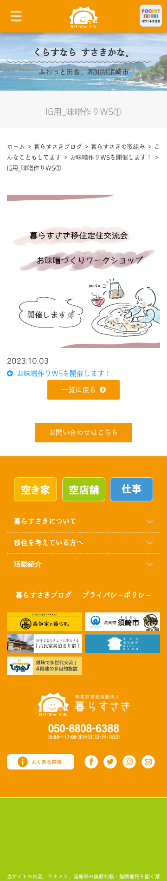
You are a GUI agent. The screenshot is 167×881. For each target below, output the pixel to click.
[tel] (83, 731)
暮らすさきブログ (43, 595)
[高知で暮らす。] (44, 621)
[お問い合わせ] (148, 761)
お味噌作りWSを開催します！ (62, 374)
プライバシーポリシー (117, 595)
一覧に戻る (78, 390)
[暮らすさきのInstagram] (129, 761)
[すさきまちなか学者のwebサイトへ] (44, 666)
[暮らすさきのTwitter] (110, 761)
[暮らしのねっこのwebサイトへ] (44, 643)
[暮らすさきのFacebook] (91, 761)
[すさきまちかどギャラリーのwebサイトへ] (122, 643)
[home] (84, 16)
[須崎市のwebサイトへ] (122, 621)
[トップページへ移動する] (83, 704)
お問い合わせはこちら (83, 433)
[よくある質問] (40, 761)
